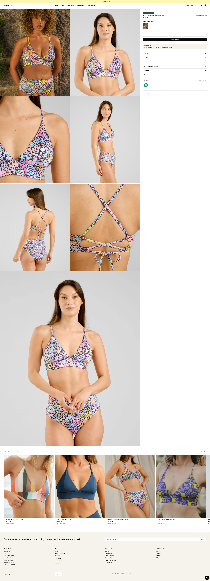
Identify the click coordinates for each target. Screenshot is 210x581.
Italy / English (189, 5)
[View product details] (29, 521)
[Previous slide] (201, 451)
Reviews (146, 75)
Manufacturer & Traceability (151, 66)
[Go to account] (201, 5)
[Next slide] (204, 451)
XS (148, 35)
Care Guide (147, 62)
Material (146, 57)
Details (146, 53)
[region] (105, 489)
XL (201, 35)
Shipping (146, 70)
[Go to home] (29, 5)
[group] (29, 489)
